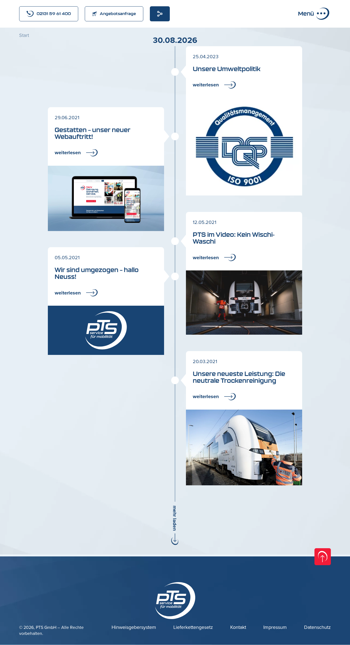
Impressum (275, 627)
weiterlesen (206, 84)
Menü (306, 13)
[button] (207, 27)
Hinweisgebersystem (134, 627)
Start (24, 36)
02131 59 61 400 (54, 13)
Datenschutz (317, 627)
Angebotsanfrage (118, 13)
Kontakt (238, 627)
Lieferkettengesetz (193, 627)
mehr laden (174, 518)
